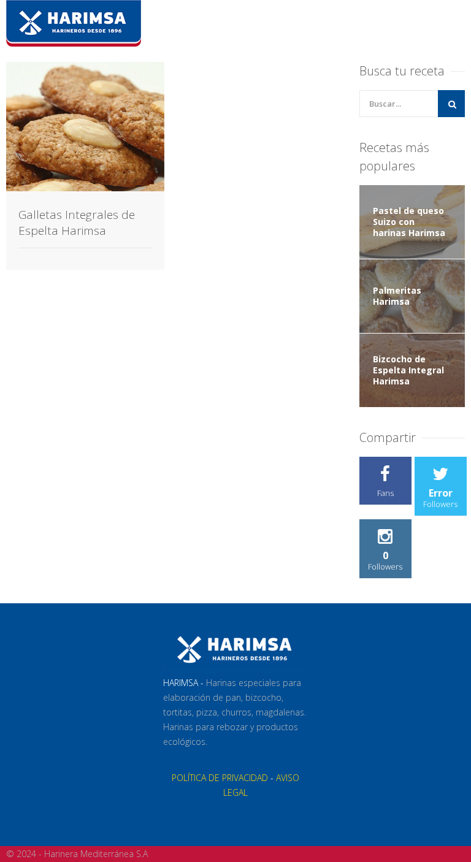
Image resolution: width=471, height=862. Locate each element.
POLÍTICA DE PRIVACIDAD (220, 778)
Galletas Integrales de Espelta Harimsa (76, 222)
